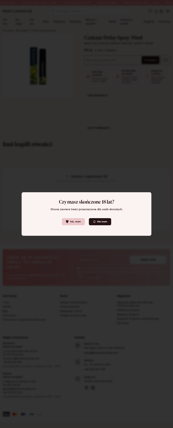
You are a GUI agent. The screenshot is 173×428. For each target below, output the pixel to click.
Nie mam (102, 221)
